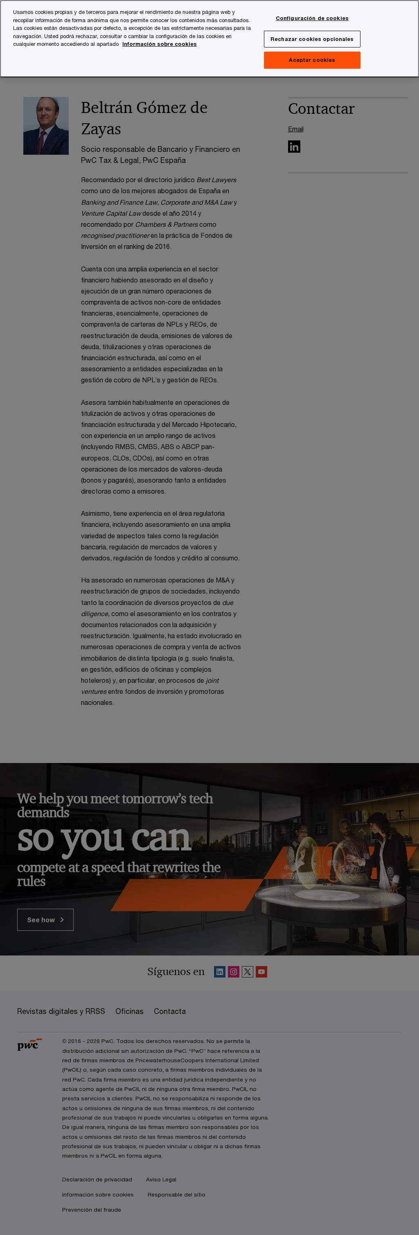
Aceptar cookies (312, 59)
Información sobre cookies (159, 44)
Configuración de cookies (312, 18)
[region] (209, 38)
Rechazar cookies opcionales (312, 39)
